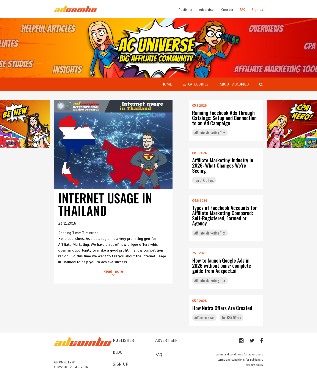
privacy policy (254, 365)
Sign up (257, 10)
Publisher (186, 10)
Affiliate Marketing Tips (210, 132)
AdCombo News (204, 317)
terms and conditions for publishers (240, 359)
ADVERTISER (166, 340)
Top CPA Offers (204, 180)
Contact (227, 10)
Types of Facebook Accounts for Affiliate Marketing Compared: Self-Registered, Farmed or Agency (224, 215)
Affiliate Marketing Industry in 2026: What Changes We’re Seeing (222, 165)
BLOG (117, 352)
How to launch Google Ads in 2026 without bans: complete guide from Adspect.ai (221, 265)
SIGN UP (120, 364)
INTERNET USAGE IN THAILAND (105, 204)
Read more (113, 271)
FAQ (242, 10)
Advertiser (207, 10)
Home (167, 84)
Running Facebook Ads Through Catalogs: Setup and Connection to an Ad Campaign (224, 118)
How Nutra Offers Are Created (222, 308)
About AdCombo (234, 84)
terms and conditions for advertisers (239, 354)
